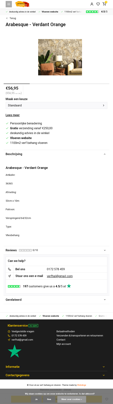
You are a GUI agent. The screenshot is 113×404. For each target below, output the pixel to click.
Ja (36, 399)
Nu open (33, 325)
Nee (49, 399)
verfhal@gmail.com (60, 276)
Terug (13, 18)
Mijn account (64, 344)
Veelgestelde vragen (23, 331)
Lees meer (13, 115)
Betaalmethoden (66, 331)
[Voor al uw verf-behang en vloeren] (22, 4)
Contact (61, 340)
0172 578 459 (56, 269)
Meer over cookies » (71, 399)
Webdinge (81, 385)
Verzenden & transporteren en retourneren (80, 335)
